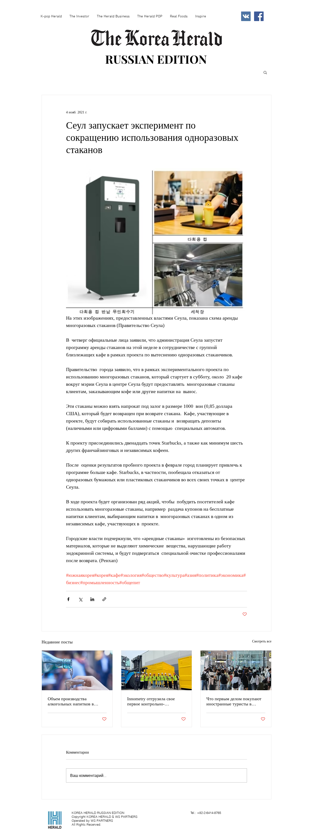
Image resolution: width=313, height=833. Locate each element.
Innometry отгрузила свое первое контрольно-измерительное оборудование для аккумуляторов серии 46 (155, 701)
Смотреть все (261, 641)
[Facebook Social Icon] (259, 16)
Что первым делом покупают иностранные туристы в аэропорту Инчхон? (233, 701)
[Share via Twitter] (80, 599)
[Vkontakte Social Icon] (246, 16)
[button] (265, 72)
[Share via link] (104, 599)
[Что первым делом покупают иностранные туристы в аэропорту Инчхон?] (236, 670)
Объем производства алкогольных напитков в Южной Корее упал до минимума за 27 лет (71, 701)
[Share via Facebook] (68, 599)
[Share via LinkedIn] (92, 599)
